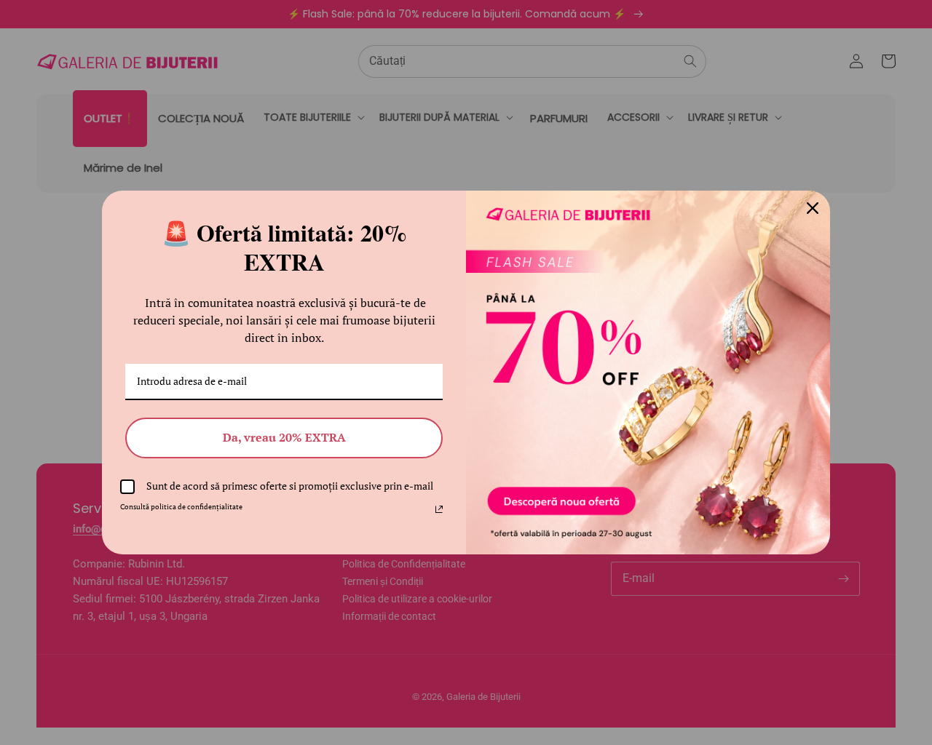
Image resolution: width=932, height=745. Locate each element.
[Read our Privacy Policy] (439, 509)
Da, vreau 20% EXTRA (284, 437)
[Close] (812, 208)
